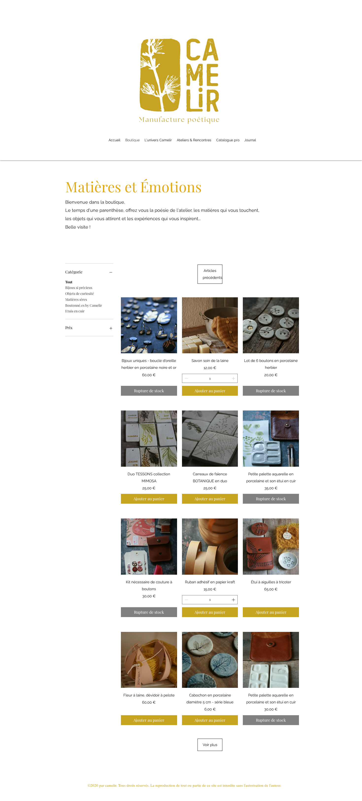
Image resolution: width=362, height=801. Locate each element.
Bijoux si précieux (78, 287)
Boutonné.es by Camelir (83, 305)
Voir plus (210, 745)
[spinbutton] (210, 378)
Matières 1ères (76, 299)
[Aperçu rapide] (149, 325)
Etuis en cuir (74, 311)
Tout (68, 282)
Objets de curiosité (79, 293)
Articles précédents (212, 274)
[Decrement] (186, 378)
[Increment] (234, 378)
